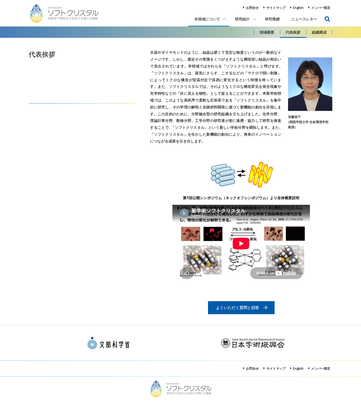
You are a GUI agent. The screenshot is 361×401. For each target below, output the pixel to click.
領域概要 (267, 32)
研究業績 (272, 19)
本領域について (207, 19)
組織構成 (319, 32)
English (298, 7)
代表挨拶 (293, 32)
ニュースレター (304, 19)
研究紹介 (242, 19)
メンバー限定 (320, 7)
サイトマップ (276, 7)
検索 (327, 15)
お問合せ (252, 7)
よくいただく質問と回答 (237, 307)
